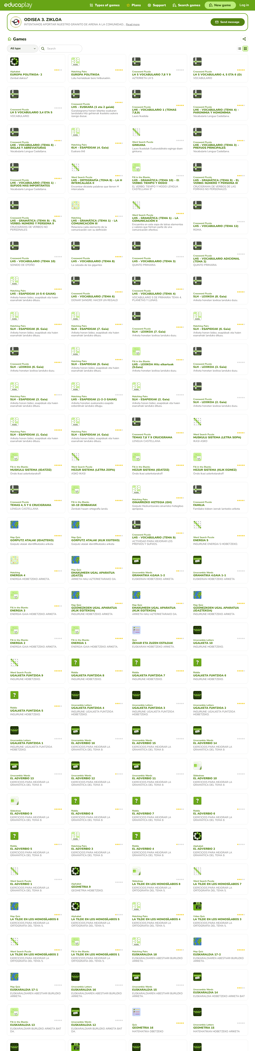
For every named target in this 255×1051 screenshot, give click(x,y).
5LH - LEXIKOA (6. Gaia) (27, 367)
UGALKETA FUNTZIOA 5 (26, 710)
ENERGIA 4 (17, 575)
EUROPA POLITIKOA (85, 74)
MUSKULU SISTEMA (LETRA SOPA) (217, 437)
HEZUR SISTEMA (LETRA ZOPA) (93, 469)
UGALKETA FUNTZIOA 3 (148, 708)
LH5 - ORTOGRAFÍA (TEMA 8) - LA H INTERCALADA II (96, 181)
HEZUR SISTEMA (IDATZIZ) (150, 469)
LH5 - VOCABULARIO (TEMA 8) (93, 261)
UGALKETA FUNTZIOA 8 (87, 675)
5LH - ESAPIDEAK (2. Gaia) (151, 399)
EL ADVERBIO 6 (204, 813)
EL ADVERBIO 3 (82, 848)
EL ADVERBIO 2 (204, 848)
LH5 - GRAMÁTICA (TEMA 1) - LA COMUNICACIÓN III (94, 222)
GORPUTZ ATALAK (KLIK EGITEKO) (95, 540)
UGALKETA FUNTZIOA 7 (148, 675)
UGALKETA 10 (203, 643)
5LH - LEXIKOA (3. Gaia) (210, 367)
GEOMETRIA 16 (142, 1027)
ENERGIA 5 (200, 540)
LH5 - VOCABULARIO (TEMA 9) (154, 537)
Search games (189, 5)
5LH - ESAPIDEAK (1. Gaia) (29, 434)
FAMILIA (199, 505)
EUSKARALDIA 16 (83, 989)
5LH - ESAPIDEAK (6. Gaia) (212, 329)
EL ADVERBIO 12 (83, 778)
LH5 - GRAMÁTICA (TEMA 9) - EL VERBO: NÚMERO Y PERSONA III (216, 181)
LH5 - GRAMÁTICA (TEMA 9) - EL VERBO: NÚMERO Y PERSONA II (33, 222)
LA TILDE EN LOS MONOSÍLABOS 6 (34, 919)
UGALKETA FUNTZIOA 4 (87, 708)
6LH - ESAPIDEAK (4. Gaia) (90, 147)
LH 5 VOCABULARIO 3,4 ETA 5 (31, 112)
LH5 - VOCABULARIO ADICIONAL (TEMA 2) (216, 260)
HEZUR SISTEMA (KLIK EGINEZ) (215, 469)
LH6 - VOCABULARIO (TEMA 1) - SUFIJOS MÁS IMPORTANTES (33, 184)
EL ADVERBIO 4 (143, 848)
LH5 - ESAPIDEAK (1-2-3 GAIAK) (94, 399)
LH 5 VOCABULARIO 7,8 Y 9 (151, 74)
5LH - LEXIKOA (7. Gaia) (149, 331)
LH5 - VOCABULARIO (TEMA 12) (216, 226)
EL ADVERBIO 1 (21, 884)
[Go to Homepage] (18, 5)
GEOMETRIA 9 (81, 886)
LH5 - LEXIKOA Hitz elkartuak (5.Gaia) (152, 366)
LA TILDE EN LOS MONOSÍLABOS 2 (34, 954)
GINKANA (138, 145)
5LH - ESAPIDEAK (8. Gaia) (29, 329)
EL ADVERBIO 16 (83, 743)
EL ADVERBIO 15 (144, 743)
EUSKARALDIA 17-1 (24, 989)
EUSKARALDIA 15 (144, 989)
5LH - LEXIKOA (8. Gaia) (210, 296)
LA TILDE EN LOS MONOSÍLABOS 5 (95, 919)
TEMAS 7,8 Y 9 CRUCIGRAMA (152, 437)
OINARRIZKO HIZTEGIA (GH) (152, 502)
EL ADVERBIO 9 (21, 813)
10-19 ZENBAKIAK (84, 505)
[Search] (43, 48)
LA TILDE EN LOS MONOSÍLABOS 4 (156, 919)
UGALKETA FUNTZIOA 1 (26, 743)
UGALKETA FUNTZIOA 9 (26, 675)
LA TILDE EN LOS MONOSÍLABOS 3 (217, 919)
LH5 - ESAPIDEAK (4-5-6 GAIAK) (33, 293)
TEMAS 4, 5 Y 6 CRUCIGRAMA (30, 505)
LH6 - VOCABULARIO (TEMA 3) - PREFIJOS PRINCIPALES (216, 146)
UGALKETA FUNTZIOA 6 (209, 675)
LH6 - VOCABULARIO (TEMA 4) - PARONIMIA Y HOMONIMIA (216, 111)
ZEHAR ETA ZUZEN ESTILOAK (152, 643)
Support (159, 5)
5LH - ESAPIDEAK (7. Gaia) (90, 329)
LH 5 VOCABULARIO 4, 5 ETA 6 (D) (217, 74)
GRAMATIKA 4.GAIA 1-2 (148, 575)
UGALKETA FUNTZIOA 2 (209, 708)
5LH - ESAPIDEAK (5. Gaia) (90, 364)
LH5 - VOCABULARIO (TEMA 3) (154, 261)
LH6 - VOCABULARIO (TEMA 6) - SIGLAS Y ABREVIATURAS (33, 146)
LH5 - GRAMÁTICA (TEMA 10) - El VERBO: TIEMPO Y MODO (155, 181)
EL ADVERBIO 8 (82, 813)
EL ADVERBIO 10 (205, 778)
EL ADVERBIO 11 (144, 778)
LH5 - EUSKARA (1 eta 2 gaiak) (92, 107)
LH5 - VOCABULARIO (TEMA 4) (154, 293)
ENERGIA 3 (17, 610)
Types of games (107, 5)
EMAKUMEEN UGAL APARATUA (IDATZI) (93, 574)
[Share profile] (244, 39)
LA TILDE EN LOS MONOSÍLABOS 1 (95, 954)
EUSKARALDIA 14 (205, 992)
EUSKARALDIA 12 (83, 1025)
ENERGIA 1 (78, 643)
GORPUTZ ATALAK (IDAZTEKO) (32, 540)
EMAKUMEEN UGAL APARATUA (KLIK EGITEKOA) (154, 609)
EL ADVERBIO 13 (22, 778)
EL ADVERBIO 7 (143, 813)
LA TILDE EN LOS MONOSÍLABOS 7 (217, 884)
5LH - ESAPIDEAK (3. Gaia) (29, 399)
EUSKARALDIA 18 (144, 954)
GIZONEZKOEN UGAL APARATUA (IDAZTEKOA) (216, 609)
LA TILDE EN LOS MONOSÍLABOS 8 (156, 884)
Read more (133, 24)
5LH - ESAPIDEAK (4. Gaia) (90, 434)
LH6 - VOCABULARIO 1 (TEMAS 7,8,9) (154, 111)
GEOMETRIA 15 (203, 1027)
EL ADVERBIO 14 (205, 743)
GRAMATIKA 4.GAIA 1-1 (209, 575)
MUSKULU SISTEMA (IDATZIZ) (31, 469)
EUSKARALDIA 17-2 (207, 954)
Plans (136, 5)
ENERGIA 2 (17, 643)
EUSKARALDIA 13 (22, 1025)
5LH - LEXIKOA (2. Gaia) (210, 402)
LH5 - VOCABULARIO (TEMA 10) (33, 261)
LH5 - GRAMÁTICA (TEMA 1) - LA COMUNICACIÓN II (155, 219)
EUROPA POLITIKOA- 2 (26, 74)
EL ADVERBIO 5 (21, 848)
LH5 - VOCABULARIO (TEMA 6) (93, 296)
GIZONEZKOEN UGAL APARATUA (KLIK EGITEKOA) (94, 609)
